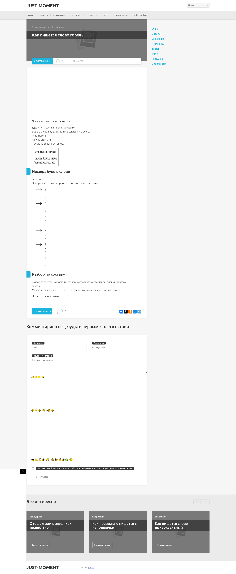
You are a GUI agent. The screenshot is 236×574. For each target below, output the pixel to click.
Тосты (93, 15)
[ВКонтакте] (121, 311)
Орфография (140, 15)
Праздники (121, 15)
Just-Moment (42, 5)
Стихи (29, 15)
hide (53, 152)
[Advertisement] (13, 517)
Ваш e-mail (99, 343)
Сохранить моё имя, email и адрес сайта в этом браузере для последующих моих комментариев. (85, 468)
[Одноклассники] (130, 311)
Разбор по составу (44, 162)
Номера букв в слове (45, 158)
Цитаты (43, 15)
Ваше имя (38, 343)
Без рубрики (58, 27)
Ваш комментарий (43, 356)
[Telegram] (139, 311)
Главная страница (40, 27)
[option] (55, 532)
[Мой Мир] (135, 311)
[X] (126, 311)
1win (91, 567)
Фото (106, 15)
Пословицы (77, 15)
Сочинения (59, 15)
